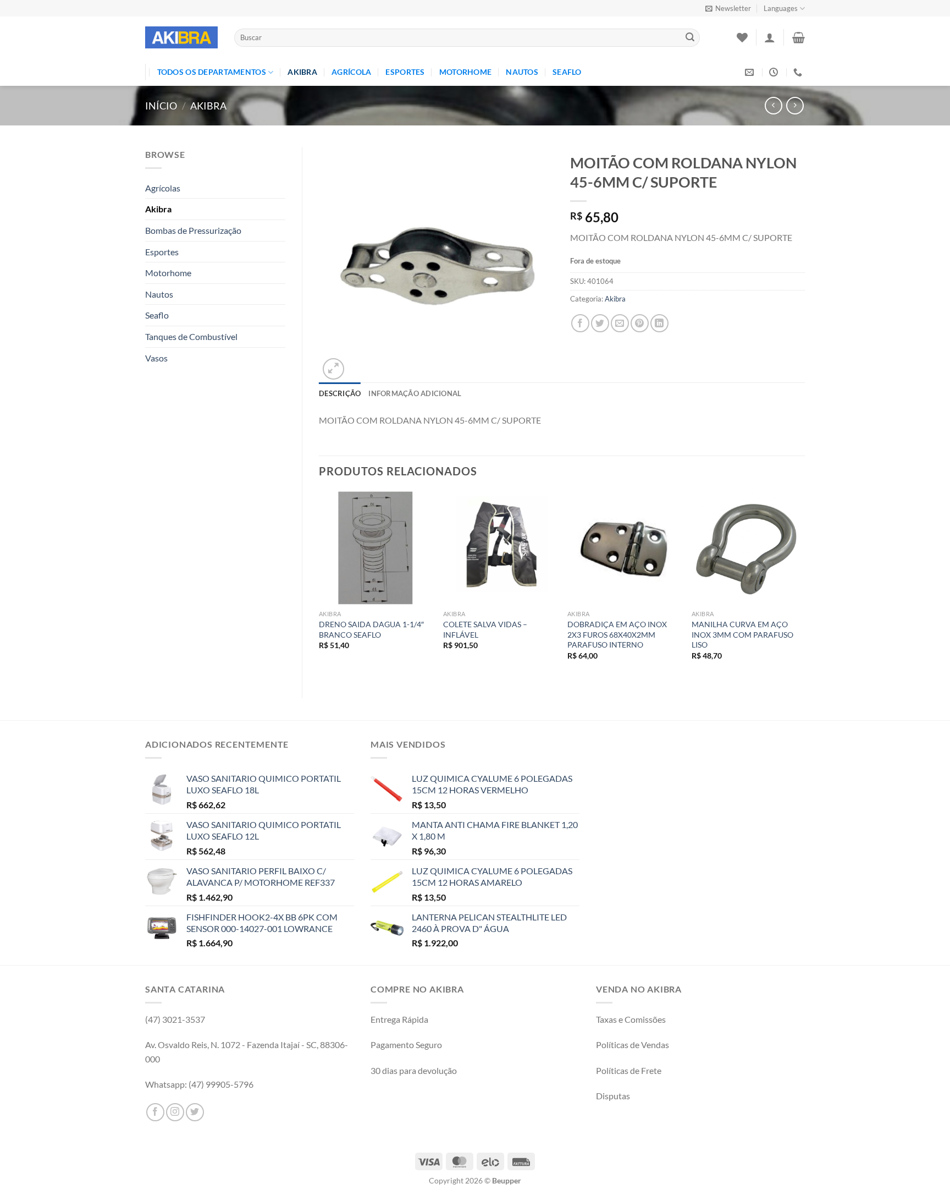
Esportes (404, 71)
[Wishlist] (742, 37)
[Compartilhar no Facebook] (580, 323)
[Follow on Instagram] (175, 1112)
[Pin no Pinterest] (640, 323)
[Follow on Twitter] (195, 1112)
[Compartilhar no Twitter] (600, 323)
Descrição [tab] (340, 393)
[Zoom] (333, 369)
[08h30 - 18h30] (775, 72)
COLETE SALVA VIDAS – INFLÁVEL (485, 629)
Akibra (302, 71)
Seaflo (567, 71)
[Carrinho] (798, 37)
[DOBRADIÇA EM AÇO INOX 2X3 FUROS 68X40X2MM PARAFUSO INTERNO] (624, 548)
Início (161, 106)
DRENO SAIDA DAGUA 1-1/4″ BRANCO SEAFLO (371, 629)
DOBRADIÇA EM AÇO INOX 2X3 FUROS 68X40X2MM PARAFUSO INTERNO (617, 634)
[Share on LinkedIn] (659, 323)
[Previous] (319, 585)
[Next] (804, 585)
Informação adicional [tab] (414, 393)
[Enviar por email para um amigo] (620, 323)
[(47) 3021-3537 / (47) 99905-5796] (799, 72)
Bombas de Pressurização (193, 230)
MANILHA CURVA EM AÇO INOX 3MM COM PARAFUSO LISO (742, 634)
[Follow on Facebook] (155, 1112)
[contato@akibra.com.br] (750, 72)
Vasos (156, 358)
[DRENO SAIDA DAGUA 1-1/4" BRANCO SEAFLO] (375, 548)
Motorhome (465, 71)
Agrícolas (162, 188)
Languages (781, 8)
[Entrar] (769, 37)
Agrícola (351, 71)
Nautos (522, 71)
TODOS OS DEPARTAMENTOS (211, 71)
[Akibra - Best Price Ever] (181, 37)
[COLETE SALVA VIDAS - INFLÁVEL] (499, 548)
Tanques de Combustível (191, 336)
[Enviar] (690, 38)
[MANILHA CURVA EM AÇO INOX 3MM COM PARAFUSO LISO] (748, 548)
